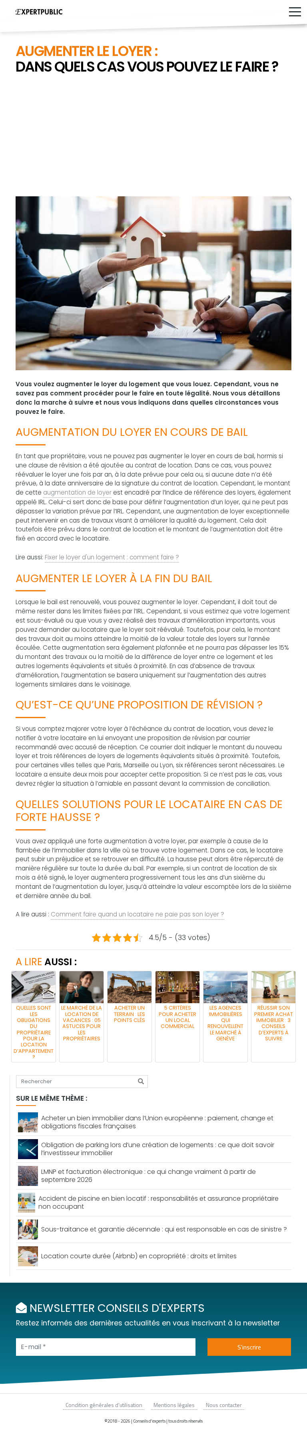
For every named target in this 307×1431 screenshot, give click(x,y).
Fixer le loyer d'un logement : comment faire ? (112, 557)
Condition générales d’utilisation (104, 1405)
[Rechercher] (141, 1081)
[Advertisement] (153, 136)
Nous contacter (224, 1405)
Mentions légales (174, 1405)
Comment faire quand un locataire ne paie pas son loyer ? (137, 914)
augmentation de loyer (77, 492)
